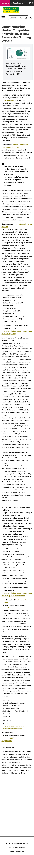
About (8, 843)
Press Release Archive (20, 843)
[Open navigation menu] (3, 18)
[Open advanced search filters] (26, 18)
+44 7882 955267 (8, 738)
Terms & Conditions (17, 852)
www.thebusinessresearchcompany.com (16, 608)
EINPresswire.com (8, 100)
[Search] (21, 18)
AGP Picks (5, 3)
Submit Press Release (17, 847)
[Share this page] (31, 18)
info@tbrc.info (7, 741)
